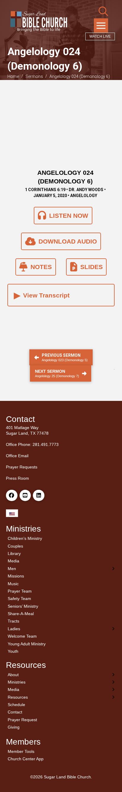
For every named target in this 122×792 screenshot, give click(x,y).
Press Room (17, 478)
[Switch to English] (12, 513)
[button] (103, 11)
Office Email (17, 455)
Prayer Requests (21, 467)
